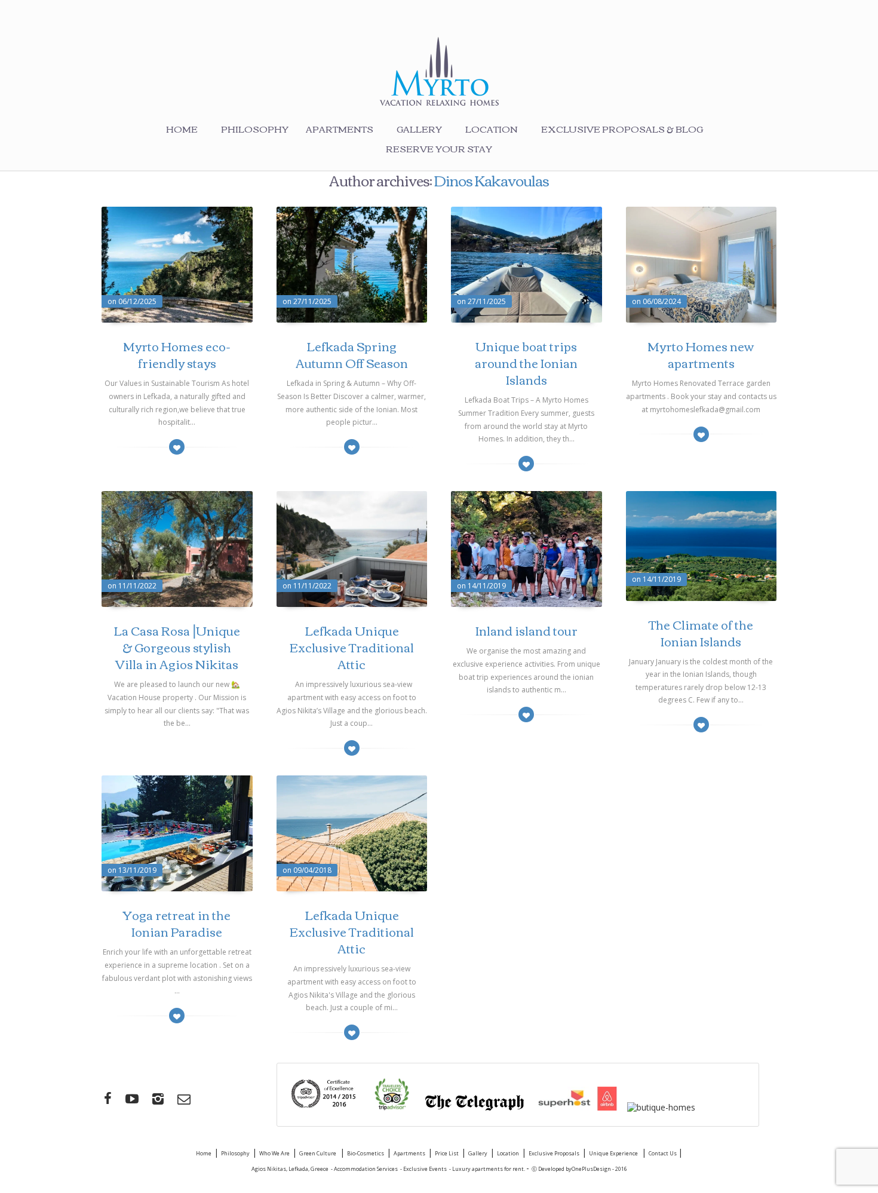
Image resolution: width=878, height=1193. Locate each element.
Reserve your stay (439, 148)
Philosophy (254, 128)
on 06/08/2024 (656, 301)
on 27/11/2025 (307, 301)
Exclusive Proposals (554, 1153)
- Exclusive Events (423, 1169)
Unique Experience (614, 1153)
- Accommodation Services (364, 1169)
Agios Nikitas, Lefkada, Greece (290, 1169)
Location (491, 128)
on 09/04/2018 (307, 870)
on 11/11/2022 (132, 586)
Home (182, 128)
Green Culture (318, 1153)
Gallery (419, 128)
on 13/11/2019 (132, 870)
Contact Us (663, 1153)
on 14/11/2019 (481, 586)
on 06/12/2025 (132, 301)
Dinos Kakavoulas (491, 180)
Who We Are (274, 1153)
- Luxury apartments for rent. (487, 1169)
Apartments (339, 128)
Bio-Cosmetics (365, 1153)
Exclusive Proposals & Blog (622, 128)
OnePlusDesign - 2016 (599, 1169)
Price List (447, 1153)
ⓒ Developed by (552, 1169)
